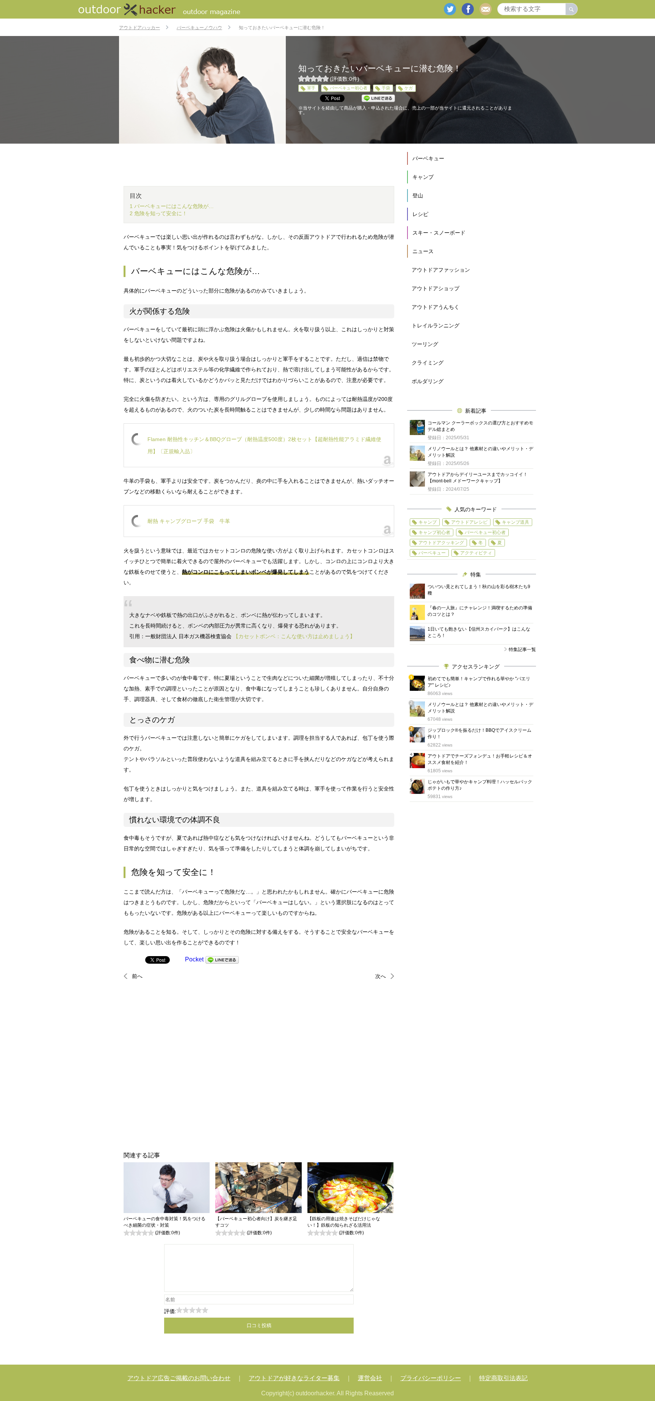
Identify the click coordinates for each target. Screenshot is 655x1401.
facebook (468, 9)
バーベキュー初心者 (348, 88)
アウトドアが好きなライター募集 (294, 1378)
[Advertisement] (259, 1066)
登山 (417, 196)
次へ (380, 976)
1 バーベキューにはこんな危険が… (172, 206)
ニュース (423, 251)
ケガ (408, 88)
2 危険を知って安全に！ (158, 213)
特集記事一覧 (522, 649)
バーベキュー (428, 158)
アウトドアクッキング (441, 542)
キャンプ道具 (515, 522)
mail (485, 9)
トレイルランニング (435, 325)
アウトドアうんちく (435, 307)
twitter (450, 9)
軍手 (311, 88)
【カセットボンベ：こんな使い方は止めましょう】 (294, 636)
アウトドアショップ (435, 288)
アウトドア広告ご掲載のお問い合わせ (178, 1378)
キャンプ (423, 177)
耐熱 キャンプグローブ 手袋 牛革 (188, 521)
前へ (137, 976)
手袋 (386, 88)
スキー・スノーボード (438, 233)
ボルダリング (427, 381)
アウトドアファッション (441, 270)
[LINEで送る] (222, 959)
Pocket (194, 959)
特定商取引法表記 (503, 1378)
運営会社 (370, 1378)
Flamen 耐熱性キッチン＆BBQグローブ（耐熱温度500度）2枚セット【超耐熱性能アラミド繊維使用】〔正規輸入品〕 (264, 445)
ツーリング (425, 344)
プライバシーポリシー (430, 1378)
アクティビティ (476, 553)
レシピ (420, 214)
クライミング (427, 363)
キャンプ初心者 (434, 532)
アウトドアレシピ (469, 522)
